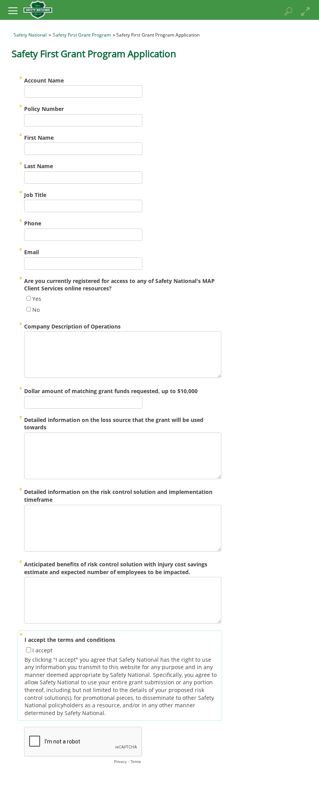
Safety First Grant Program (82, 35)
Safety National (30, 35)
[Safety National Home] (38, 9)
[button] (12, 10)
